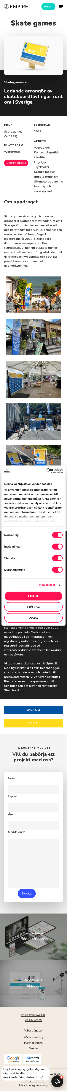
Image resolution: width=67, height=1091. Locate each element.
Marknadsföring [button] (33, 1043)
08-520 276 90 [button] (33, 1019)
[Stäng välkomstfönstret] (48, 1066)
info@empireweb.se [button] (33, 1014)
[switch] (57, 546)
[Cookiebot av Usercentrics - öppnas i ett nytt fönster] (47, 470)
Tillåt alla (33, 596)
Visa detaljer (47, 584)
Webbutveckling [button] (33, 1037)
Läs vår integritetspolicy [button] (33, 1085)
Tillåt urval (33, 607)
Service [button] (33, 1048)
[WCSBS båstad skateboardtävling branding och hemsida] (33, 294)
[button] (61, 6)
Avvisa (33, 617)
